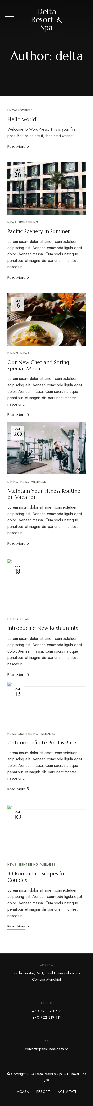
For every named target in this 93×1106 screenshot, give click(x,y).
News (11, 222)
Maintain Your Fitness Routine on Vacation (43, 494)
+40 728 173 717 (46, 1011)
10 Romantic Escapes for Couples (36, 876)
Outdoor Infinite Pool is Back (42, 742)
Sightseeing (28, 222)
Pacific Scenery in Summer (38, 231)
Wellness (38, 482)
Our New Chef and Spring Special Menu (38, 365)
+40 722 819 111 (46, 1017)
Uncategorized (20, 110)
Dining (12, 353)
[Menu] (9, 18)
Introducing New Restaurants (42, 628)
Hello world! (22, 119)
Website (46, 69)
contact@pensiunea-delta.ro (46, 1049)
